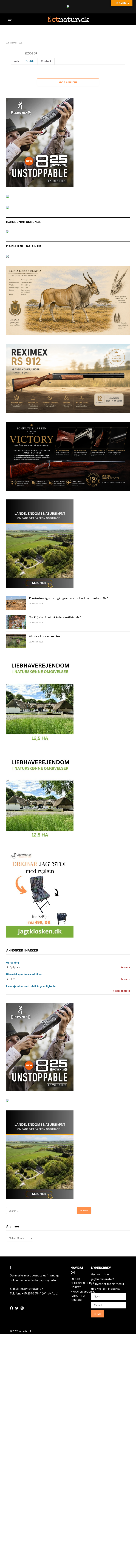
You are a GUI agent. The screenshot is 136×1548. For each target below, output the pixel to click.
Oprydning (12, 962)
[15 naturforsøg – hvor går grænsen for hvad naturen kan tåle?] (16, 603)
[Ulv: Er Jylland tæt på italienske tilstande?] (16, 622)
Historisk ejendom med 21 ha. (24, 974)
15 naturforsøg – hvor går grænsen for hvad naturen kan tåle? (68, 598)
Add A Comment (67, 82)
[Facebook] (11, 1308)
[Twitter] (17, 1308)
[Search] (126, 19)
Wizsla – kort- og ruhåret (45, 636)
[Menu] (10, 19)
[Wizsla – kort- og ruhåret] (16, 641)
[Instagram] (22, 1308)
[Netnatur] (68, 19)
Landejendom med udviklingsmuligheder (31, 986)
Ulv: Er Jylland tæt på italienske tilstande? (55, 617)
